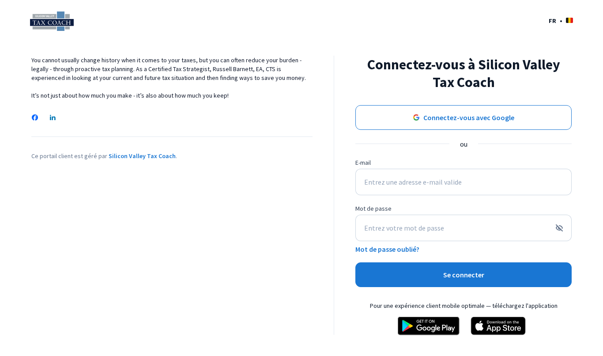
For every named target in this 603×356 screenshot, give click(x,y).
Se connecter (463, 274)
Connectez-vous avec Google (468, 117)
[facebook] (34, 118)
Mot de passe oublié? (387, 249)
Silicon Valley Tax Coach (142, 155)
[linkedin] (52, 118)
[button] (561, 20)
